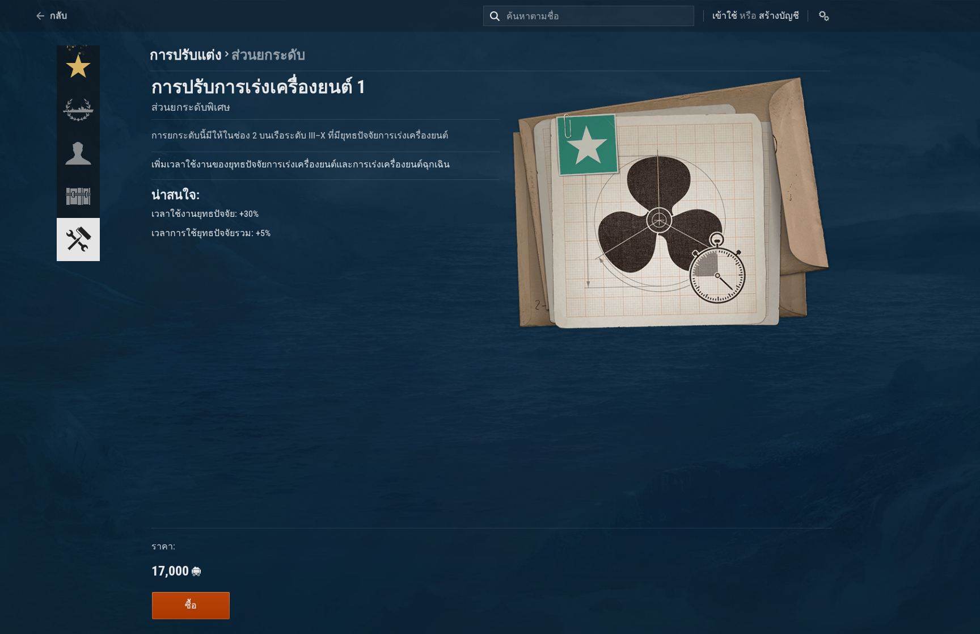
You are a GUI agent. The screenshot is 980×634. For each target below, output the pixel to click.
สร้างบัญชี (779, 15)
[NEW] (78, 67)
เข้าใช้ (724, 15)
